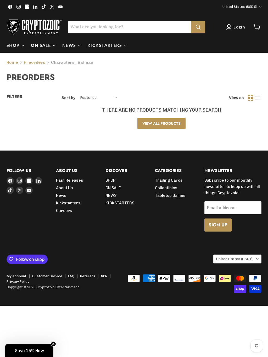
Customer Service (47, 276)
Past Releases (69, 180)
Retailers (87, 276)
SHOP (14, 45)
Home (12, 62)
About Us (64, 188)
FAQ (71, 276)
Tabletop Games (170, 195)
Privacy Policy (18, 282)
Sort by (68, 98)
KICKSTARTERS (105, 45)
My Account (16, 276)
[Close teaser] (53, 344)
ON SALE (41, 45)
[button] (29, 350)
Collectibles (166, 188)
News (61, 195)
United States (239, 7)
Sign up (218, 225)
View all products (161, 123)
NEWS (69, 45)
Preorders (34, 62)
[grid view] (250, 98)
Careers (64, 210)
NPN (104, 276)
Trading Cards (169, 180)
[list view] (257, 98)
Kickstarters (68, 203)
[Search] (198, 27)
